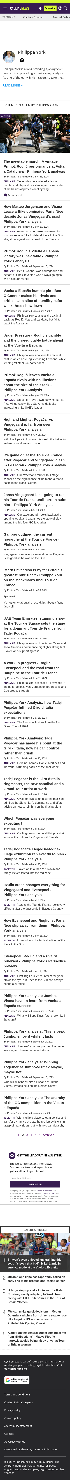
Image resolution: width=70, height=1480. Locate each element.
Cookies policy (12, 1418)
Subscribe (50, 8)
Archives (48, 1135)
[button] (65, 8)
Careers (9, 1433)
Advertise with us (14, 1441)
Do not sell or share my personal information (31, 1449)
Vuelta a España (33, 17)
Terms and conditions (17, 1394)
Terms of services (44, 1190)
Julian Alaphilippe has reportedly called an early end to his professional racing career (36, 1278)
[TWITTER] (22, 60)
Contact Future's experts (19, 1402)
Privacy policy (12, 1410)
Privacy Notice (48, 1193)
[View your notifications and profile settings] (40, 8)
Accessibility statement (18, 1426)
